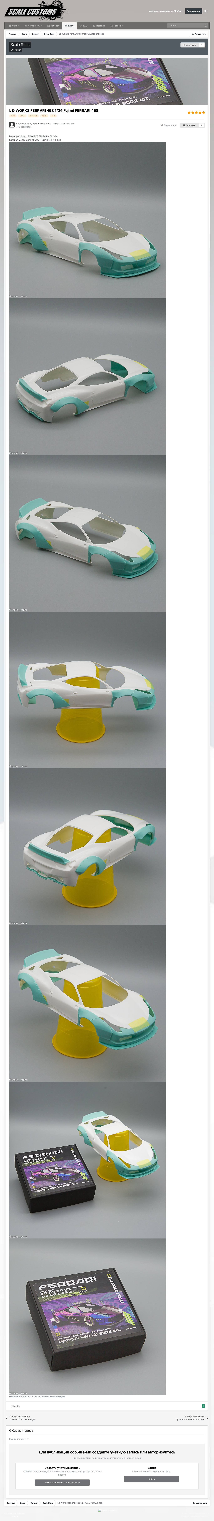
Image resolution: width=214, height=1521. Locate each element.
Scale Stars (20, 44)
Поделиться (169, 125)
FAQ (85, 25)
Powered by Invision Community (195, 1516)
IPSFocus (21, 1513)
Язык (14, 1516)
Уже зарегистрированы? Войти (165, 11)
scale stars (45, 123)
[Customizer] (206, 11)
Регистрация (193, 11)
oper (18, 49)
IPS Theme (9, 1513)
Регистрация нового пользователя (62, 1482)
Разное (117, 25)
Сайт (14, 25)
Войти (152, 1479)
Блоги (71, 25)
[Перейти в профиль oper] (12, 125)
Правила (100, 25)
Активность (33, 25)
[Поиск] (205, 25)
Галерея (54, 25)
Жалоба (16, 1406)
